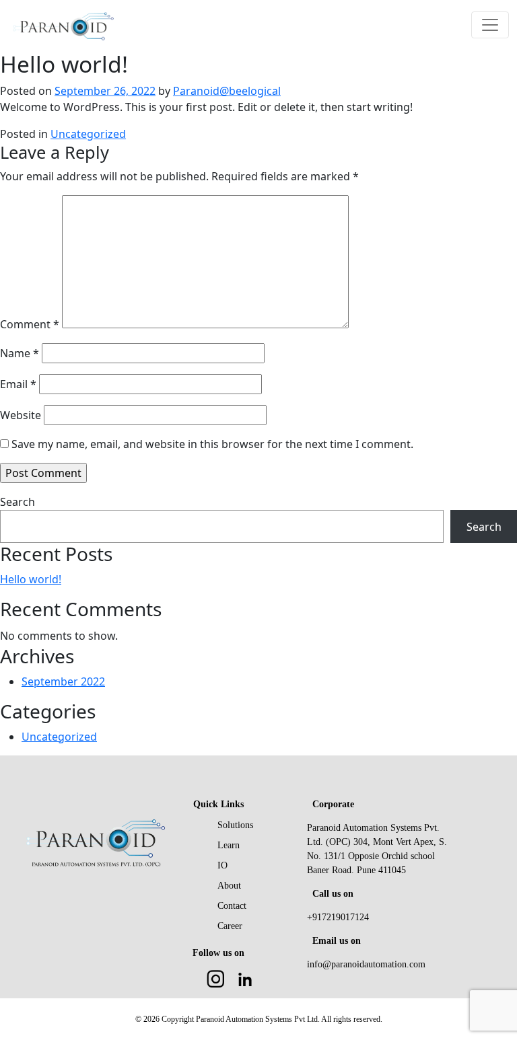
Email (18, 384)
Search (17, 501)
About (229, 886)
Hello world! (30, 579)
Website (20, 415)
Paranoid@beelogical (227, 90)
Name (19, 353)
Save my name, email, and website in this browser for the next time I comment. (212, 444)
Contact (231, 906)
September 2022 (63, 681)
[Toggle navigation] (490, 24)
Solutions (235, 825)
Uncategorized (88, 133)
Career (229, 926)
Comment (29, 324)
